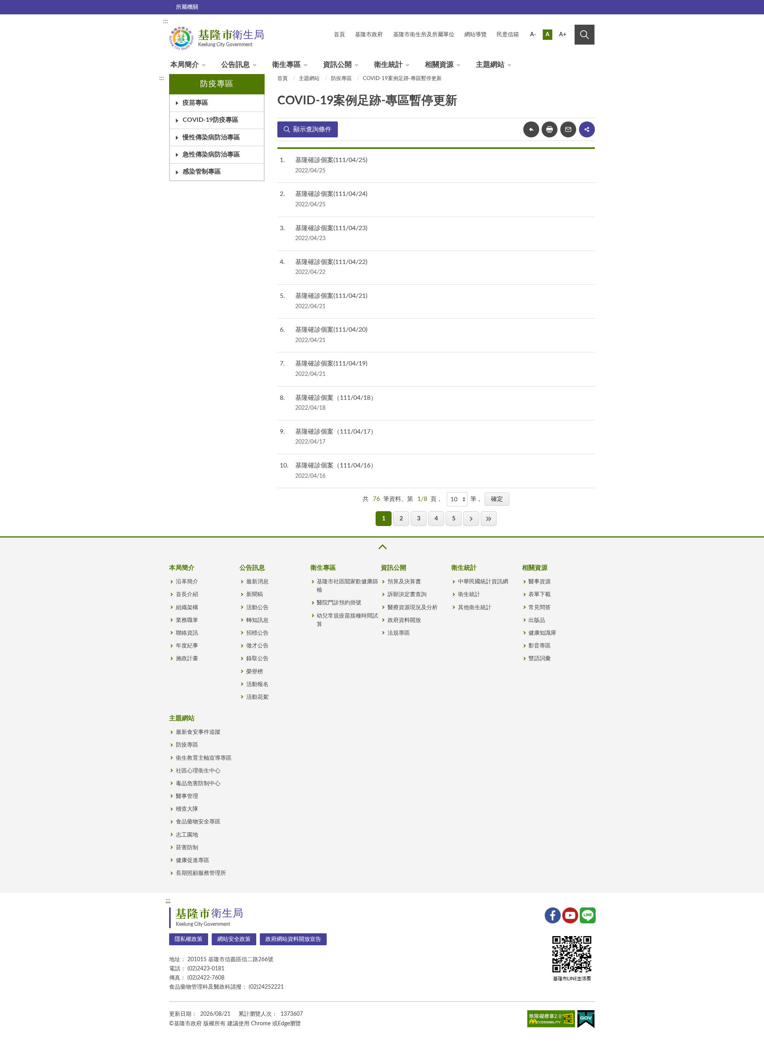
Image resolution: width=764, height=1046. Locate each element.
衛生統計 (388, 64)
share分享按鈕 (587, 129)
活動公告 (257, 607)
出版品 (536, 620)
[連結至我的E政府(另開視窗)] (586, 1021)
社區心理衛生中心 (198, 771)
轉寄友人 (568, 129)
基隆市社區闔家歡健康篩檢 (347, 586)
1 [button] (384, 519)
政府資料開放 (404, 620)
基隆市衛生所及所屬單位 (423, 34)
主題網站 (490, 64)
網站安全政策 (234, 939)
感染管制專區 (202, 171)
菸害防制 (187, 847)
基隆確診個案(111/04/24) (331, 194)
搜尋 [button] (584, 35)
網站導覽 (475, 34)
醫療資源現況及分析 (413, 607)
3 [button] (419, 519)
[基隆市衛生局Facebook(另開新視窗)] (552, 915)
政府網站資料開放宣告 (293, 939)
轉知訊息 (257, 620)
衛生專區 (286, 64)
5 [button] (454, 519)
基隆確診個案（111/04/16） (336, 465)
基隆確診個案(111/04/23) (331, 228)
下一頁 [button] (471, 518)
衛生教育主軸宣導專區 (204, 758)
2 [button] (401, 519)
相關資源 (439, 64)
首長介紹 (187, 594)
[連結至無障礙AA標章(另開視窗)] (551, 1020)
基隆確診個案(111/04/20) (331, 330)
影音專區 (539, 646)
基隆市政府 (369, 34)
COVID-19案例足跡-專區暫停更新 (402, 78)
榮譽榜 (254, 672)
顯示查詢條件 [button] (312, 129)
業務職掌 (187, 620)
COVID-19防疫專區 (210, 120)
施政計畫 (187, 658)
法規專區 (399, 633)
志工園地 (187, 835)
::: (165, 21)
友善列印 (549, 129)
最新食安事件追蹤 (198, 732)
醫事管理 (187, 796)
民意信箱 (508, 34)
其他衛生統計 (474, 607)
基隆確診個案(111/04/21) (331, 296)
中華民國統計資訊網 (483, 582)
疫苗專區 (195, 103)
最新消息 (257, 582)
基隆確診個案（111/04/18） (336, 398)
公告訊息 (235, 64)
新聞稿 (254, 594)
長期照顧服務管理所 (201, 873)
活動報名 (257, 684)
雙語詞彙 (539, 658)
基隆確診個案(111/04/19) (331, 363)
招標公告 (257, 633)
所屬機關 (187, 7)
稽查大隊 (187, 809)
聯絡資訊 (187, 633)
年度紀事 (187, 646)
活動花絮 (257, 697)
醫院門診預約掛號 (339, 603)
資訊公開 (337, 64)
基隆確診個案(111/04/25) (331, 160)
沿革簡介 (187, 582)
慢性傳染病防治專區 (211, 137)
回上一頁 (531, 129)
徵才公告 (257, 646)
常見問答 (539, 607)
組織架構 (187, 607)
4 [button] (436, 519)
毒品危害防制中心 (198, 783)
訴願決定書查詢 (407, 594)
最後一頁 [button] (489, 518)
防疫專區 (341, 78)
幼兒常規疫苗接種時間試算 (347, 620)
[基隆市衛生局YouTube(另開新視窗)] (569, 915)
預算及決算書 (404, 582)
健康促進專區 (192, 860)
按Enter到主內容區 (567, 22)
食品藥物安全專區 (198, 822)
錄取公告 (257, 658)
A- (533, 34)
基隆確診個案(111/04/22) (331, 262)
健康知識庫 (542, 633)
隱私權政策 (189, 939)
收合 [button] (382, 547)
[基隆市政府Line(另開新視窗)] (587, 915)
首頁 (282, 78)
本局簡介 (184, 64)
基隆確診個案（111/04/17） (336, 431)
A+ (562, 34)
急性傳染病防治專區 (211, 154)
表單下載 (539, 594)
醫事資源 (539, 582)
